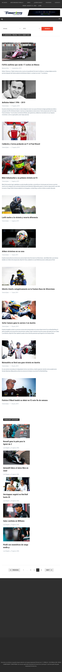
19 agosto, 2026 (15, 524)
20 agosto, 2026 (15, 500)
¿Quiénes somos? (38, 2)
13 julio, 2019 (14, 292)
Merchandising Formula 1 (17, 2)
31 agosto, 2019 (15, 106)
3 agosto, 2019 (15, 221)
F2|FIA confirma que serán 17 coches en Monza (20, 65)
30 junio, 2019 (14, 326)
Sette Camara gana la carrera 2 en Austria (18, 323)
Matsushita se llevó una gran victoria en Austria (21, 362)
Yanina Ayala (5, 106)
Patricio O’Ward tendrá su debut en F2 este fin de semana (25, 400)
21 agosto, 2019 (15, 147)
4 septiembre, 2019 (16, 68)
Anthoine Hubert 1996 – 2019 (13, 102)
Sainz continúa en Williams (13, 521)
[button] (11, 28)
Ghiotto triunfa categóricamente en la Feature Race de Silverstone (28, 289)
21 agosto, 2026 (15, 447)
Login (39, 5)
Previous (15, 570)
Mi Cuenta (4, 2)
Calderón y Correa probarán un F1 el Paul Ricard (21, 144)
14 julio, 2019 (14, 254)
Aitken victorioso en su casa (13, 251)
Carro (28, 2)
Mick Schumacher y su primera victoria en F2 (19, 178)
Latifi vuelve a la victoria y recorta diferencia (20, 217)
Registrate (48, 2)
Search (47, 28)
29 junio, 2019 (14, 366)
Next (48, 570)
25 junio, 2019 (14, 403)
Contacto (57, 2)
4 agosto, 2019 (15, 181)
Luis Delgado (6, 447)
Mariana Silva (5, 68)
